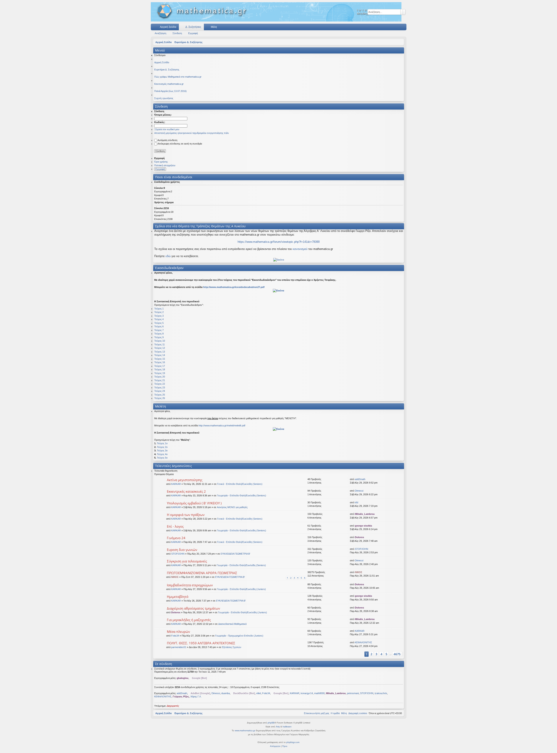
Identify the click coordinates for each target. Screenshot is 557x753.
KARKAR (176, 484)
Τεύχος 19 (159, 373)
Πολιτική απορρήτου (164, 165)
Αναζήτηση (160, 33)
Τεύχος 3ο (162, 450)
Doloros (359, 537)
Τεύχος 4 (159, 319)
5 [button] (386, 654)
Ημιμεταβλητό (177, 596)
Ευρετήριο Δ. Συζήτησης (166, 69)
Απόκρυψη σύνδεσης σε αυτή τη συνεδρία (180, 143)
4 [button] (381, 654)
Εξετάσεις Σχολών (231, 647)
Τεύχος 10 (159, 340)
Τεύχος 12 (159, 348)
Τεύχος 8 (159, 333)
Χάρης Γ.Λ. (195, 696)
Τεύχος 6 (159, 326)
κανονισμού (300, 249)
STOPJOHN (178, 553)
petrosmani (353, 693)
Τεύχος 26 (159, 398)
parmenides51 (178, 647)
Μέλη (214, 26)
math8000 (319, 693)
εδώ (168, 256)
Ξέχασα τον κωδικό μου (166, 129)
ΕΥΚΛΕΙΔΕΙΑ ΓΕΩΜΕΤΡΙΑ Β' (235, 553)
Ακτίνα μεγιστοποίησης (184, 480)
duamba (225, 693)
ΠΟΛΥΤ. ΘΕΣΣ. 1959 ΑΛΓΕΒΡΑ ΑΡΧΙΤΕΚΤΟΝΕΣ (201, 643)
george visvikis (363, 525)
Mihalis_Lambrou (365, 514)
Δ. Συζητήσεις (193, 26)
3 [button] (376, 654)
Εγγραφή (193, 33)
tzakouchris (381, 693)
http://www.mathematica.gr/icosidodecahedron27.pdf (234, 287)
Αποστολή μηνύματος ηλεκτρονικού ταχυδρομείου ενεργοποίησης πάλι (191, 133)
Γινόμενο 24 (176, 538)
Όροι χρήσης (161, 161)
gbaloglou (182, 678)
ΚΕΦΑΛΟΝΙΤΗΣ (363, 642)
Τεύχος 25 (159, 394)
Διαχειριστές (173, 706)
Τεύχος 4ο (162, 454)
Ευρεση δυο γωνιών (182, 549)
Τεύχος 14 (159, 355)
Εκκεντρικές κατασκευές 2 (186, 491)
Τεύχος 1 (159, 308)
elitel (258, 693)
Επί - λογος (175, 526)
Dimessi (359, 490)
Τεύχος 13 (159, 351)
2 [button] (371, 654)
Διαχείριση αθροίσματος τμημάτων (193, 608)
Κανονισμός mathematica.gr (169, 84)
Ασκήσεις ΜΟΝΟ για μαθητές (232, 507)
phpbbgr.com (292, 742)
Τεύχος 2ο (162, 447)
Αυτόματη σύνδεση (167, 140)
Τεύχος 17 (159, 366)
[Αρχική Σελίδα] (276, 12)
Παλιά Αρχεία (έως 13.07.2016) (170, 91)
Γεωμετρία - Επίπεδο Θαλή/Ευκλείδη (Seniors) (241, 495)
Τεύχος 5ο (162, 457)
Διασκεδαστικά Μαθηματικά (232, 624)
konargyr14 (307, 693)
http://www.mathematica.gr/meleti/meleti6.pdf (222, 425)
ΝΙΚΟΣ (175, 577)
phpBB (271, 722)
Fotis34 (175, 635)
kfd (356, 502)
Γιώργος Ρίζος (181, 696)
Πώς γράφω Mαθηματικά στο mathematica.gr (177, 76)
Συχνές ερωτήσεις (163, 98)
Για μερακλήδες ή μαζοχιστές (189, 620)
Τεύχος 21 (159, 380)
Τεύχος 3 (159, 315)
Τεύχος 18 (159, 369)
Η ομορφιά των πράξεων (186, 514)
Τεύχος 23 (159, 387)
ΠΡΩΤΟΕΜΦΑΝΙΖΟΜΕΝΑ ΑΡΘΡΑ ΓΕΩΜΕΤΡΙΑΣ (202, 573)
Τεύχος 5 (159, 323)
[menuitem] (390, 27)
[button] (361, 654)
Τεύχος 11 (159, 344)
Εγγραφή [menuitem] (404, 27)
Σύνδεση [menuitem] (397, 27)
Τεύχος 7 (159, 330)
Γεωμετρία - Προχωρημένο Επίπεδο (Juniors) (239, 635)
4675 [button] (397, 654)
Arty (278, 726)
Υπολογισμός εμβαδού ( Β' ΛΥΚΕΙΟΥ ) (194, 503)
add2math (360, 479)
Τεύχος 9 (159, 337)
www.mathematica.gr (245, 730)
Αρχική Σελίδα (168, 26)
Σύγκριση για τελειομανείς (187, 561)
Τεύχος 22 (159, 383)
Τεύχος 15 (159, 358)
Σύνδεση (177, 33)
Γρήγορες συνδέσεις (155, 27)
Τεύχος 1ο (162, 443)
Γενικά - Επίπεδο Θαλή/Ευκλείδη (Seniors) (239, 484)
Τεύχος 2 (159, 312)
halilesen (287, 726)
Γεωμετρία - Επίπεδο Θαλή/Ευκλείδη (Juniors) (241, 589)
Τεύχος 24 (159, 391)
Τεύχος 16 (159, 362)
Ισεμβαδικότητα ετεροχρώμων (190, 585)
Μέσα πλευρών (178, 631)
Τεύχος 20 (159, 376)
